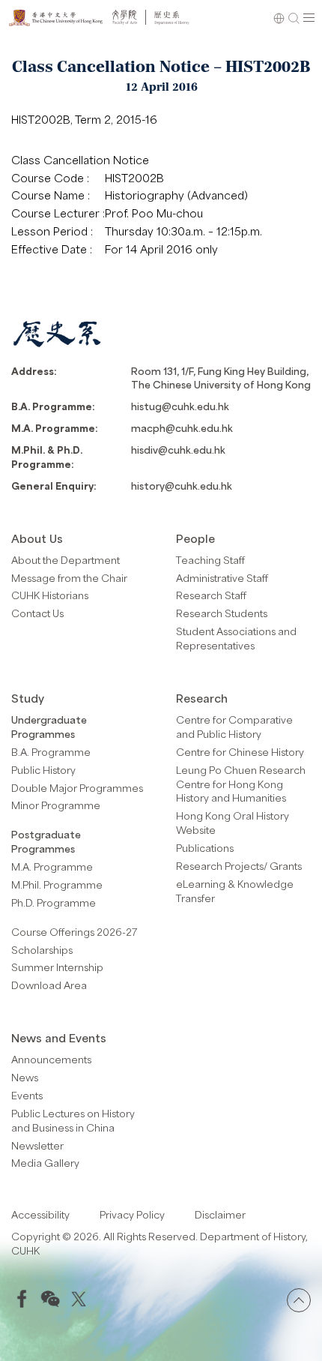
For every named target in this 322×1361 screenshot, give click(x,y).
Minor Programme (55, 805)
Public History (43, 769)
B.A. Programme (51, 751)
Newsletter (37, 1145)
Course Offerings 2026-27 (74, 931)
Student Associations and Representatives (236, 638)
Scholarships (42, 949)
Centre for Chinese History (240, 751)
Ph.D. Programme (53, 902)
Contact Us (37, 613)
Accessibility (40, 1214)
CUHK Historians (49, 595)
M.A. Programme (52, 866)
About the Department (65, 559)
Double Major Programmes (77, 787)
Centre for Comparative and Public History (234, 726)
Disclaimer (220, 1214)
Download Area (49, 985)
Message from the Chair (69, 577)
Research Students (221, 613)
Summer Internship (57, 967)
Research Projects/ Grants (239, 865)
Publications (205, 847)
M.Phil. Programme (57, 884)
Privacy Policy (132, 1214)
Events (27, 1095)
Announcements (51, 1059)
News (24, 1077)
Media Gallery (45, 1162)
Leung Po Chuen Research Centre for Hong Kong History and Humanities (241, 784)
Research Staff (211, 595)
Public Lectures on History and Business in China (73, 1120)
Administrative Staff (222, 577)
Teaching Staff (210, 559)
